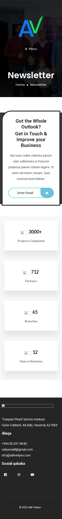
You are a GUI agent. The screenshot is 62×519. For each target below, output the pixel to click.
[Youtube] (32, 474)
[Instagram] (19, 474)
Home (20, 84)
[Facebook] (5, 474)
